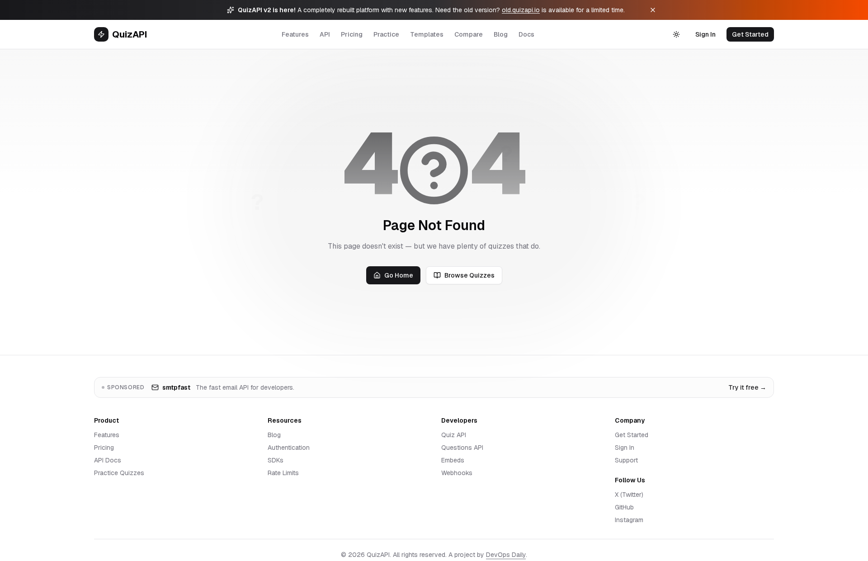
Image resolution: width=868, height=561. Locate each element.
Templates (426, 34)
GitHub (624, 507)
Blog (501, 34)
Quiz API (453, 435)
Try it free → (747, 387)
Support (626, 460)
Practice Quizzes (119, 473)
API (325, 34)
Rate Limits (283, 473)
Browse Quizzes (469, 275)
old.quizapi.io (521, 10)
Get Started (750, 34)
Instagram (629, 520)
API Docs (107, 460)
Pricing (352, 34)
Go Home (398, 275)
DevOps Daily (506, 555)
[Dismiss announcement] (652, 10)
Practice (386, 34)
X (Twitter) (629, 494)
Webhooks (456, 473)
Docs (526, 34)
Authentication (289, 447)
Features (295, 34)
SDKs (275, 460)
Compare (468, 34)
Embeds (452, 460)
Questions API (462, 447)
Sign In (705, 34)
